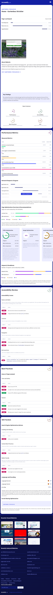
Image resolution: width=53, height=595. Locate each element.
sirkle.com (29, 561)
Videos (2, 578)
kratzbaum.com (31, 564)
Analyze (20, 587)
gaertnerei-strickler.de (9, 9)
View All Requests (26, 194)
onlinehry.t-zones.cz (5, 567)
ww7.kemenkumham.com (7, 571)
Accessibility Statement (6, 580)
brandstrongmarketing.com (33, 567)
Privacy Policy (4, 583)
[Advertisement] (26, 35)
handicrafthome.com (32, 574)
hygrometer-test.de (5, 561)
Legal (19, 578)
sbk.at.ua (29, 571)
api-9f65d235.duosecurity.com (8, 552)
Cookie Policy (12, 583)
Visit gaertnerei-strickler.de (10, 72)
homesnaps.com (5, 555)
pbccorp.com (4, 564)
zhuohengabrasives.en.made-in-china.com (11, 558)
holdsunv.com (4, 574)
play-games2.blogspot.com (33, 558)
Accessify (6, 2)
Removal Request (17, 580)
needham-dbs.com (31, 555)
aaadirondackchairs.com (33, 552)
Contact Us (13, 578)
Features (8, 578)
